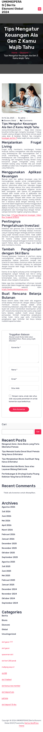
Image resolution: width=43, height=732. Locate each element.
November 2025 (9, 548)
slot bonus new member (11, 686)
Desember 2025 (9, 543)
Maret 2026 (7, 530)
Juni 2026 (6, 516)
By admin (21, 118)
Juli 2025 (6, 566)
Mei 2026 (6, 521)
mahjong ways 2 (8, 667)
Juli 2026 (6, 511)
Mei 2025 (6, 575)
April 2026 (6, 525)
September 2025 (10, 557)
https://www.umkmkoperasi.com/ (15, 289)
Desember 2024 (9, 589)
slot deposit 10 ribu (9, 705)
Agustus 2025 (8, 562)
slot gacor (6, 648)
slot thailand (6, 680)
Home (14, 52)
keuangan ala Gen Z (9, 138)
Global (13, 121)
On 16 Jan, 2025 (8, 118)
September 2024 (10, 603)
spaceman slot (7, 655)
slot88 (4, 673)
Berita (5, 616)
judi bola (5, 698)
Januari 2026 (8, 539)
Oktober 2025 (8, 553)
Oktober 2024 (8, 598)
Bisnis (4, 620)
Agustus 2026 (8, 507)
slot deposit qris (8, 692)
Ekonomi (24, 52)
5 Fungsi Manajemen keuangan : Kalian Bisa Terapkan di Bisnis (21, 216)
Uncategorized (9, 634)
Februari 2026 (8, 534)
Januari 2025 (8, 585)
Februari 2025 (8, 580)
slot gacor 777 (7, 642)
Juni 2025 (6, 571)
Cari (4, 424)
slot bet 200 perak (9, 661)
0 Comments (27, 121)
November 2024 (9, 594)
